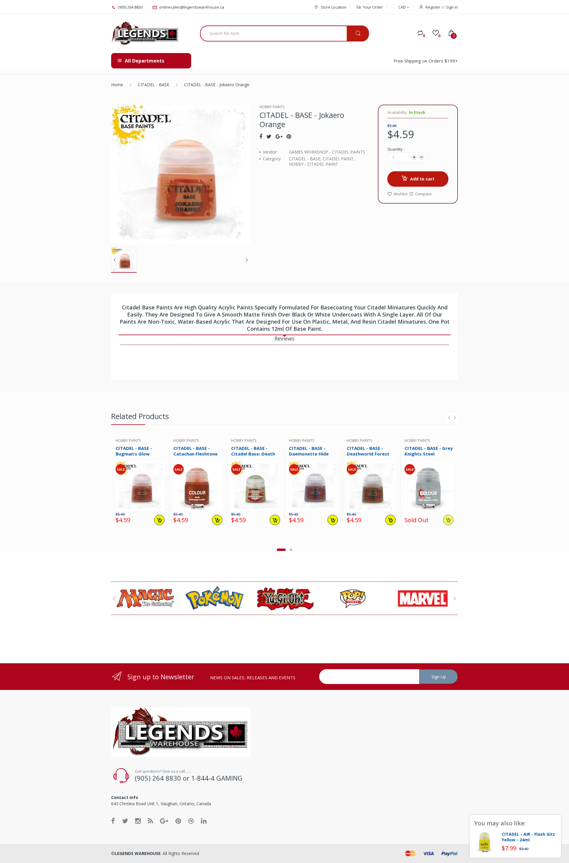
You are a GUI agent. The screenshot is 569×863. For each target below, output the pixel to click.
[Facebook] (260, 136)
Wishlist (400, 193)
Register (433, 7)
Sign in (452, 7)
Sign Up (438, 677)
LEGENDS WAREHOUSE (138, 853)
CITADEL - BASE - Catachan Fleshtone (195, 451)
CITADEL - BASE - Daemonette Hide (309, 451)
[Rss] (150, 820)
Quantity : (396, 149)
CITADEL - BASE (153, 84)
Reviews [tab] (284, 338)
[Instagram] (138, 820)
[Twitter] (268, 136)
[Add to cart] (159, 520)
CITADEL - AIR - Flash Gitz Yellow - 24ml (528, 837)
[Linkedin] (204, 820)
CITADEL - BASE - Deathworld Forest (368, 451)
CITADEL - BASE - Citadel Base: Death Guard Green (253, 453)
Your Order (373, 7)
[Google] (279, 136)
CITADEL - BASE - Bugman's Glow (134, 451)
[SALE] (140, 485)
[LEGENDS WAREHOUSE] (145, 33)
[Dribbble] (191, 820)
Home (117, 84)
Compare (423, 193)
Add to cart (422, 179)
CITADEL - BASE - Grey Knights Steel (429, 451)
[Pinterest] (289, 136)
